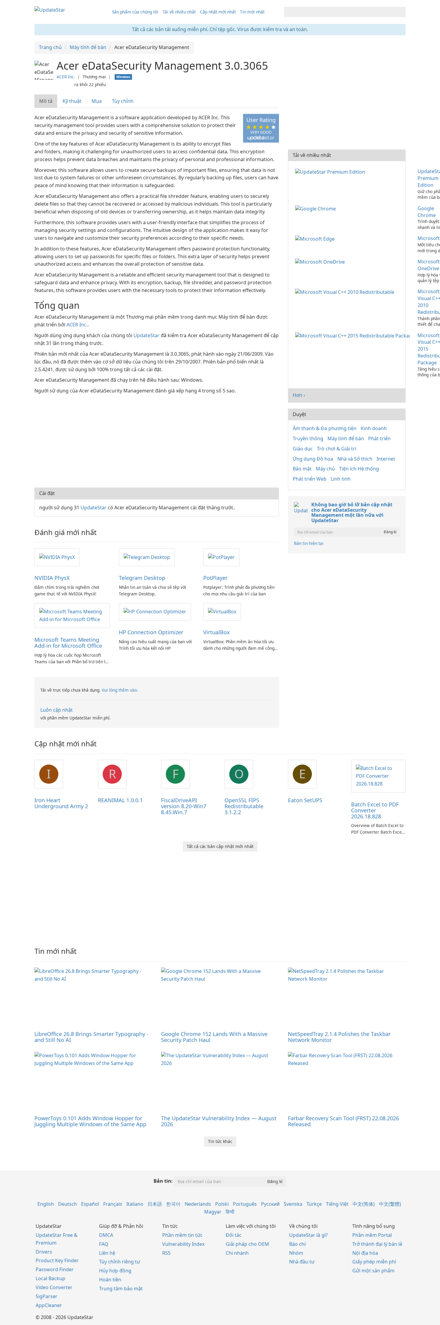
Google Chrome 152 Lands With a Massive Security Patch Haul (214, 1036)
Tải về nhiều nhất (179, 12)
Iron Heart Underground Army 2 (61, 803)
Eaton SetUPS (305, 800)
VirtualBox (216, 632)
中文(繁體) (390, 1204)
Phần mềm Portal (372, 1235)
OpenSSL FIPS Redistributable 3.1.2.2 (243, 806)
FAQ (103, 1244)
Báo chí (297, 1244)
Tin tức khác (220, 1141)
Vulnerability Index (183, 1244)
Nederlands (198, 1204)
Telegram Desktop (142, 577)
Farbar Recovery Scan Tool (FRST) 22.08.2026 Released (343, 1121)
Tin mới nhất (252, 12)
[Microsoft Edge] (316, 238)
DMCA (106, 1235)
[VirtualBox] (222, 611)
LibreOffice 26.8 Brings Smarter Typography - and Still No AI (91, 1036)
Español (90, 1204)
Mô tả (45, 101)
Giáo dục (303, 448)
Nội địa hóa (365, 1253)
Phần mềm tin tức (182, 1235)
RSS (166, 1253)
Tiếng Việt (337, 1204)
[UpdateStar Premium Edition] (331, 171)
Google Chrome (427, 211)
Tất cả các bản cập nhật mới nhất (220, 846)
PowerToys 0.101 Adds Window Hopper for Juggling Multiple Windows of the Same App (90, 1121)
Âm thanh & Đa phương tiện (324, 428)
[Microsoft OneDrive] (321, 261)
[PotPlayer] (221, 557)
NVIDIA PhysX (52, 577)
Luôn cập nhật (56, 710)
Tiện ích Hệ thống (359, 468)
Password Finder (55, 1269)
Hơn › (299, 395)
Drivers (44, 1251)
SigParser (46, 1296)
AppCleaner (49, 1305)
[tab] (46, 101)
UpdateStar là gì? (308, 1235)
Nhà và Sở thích (354, 459)
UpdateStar (146, 335)
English (45, 1204)
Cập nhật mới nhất (218, 12)
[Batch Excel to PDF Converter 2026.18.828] (378, 775)
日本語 (155, 1204)
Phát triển (379, 438)
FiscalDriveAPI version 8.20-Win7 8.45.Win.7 (183, 806)
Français (112, 1204)
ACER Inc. (66, 77)
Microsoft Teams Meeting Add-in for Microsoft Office (68, 642)
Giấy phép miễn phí (374, 1261)
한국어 (173, 1204)
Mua (97, 101)
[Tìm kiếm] (400, 12)
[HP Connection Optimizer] (155, 611)
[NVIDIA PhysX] (57, 557)
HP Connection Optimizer (151, 632)
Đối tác (234, 1235)
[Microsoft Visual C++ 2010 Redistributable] (346, 291)
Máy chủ (325, 468)
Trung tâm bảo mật (121, 1288)
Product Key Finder (57, 1260)
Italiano (134, 1204)
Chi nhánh (237, 1253)
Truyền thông (308, 438)
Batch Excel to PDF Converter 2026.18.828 (375, 810)
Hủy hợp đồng (115, 1270)
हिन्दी (230, 1211)
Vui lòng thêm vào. (120, 690)
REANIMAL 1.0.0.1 (120, 800)
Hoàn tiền (110, 1279)
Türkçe (314, 1204)
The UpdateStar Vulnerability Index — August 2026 (219, 1121)
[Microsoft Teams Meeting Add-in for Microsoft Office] (72, 615)
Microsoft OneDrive (429, 265)
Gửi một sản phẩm (373, 1270)
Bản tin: (163, 1181)
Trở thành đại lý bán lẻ (377, 1244)
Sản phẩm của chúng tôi (135, 12)
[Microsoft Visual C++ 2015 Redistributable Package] (353, 335)
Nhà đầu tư (302, 1261)
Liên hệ (107, 1253)
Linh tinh (341, 479)
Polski (222, 1204)
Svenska (293, 1204)
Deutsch (67, 1204)
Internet (386, 459)
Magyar (212, 1211)
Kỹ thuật (72, 101)
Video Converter (54, 1287)
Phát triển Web (310, 479)
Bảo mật (302, 468)
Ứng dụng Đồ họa (313, 459)
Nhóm (296, 1253)
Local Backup (50, 1278)
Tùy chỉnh (122, 101)
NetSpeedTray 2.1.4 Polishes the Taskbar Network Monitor (339, 1036)
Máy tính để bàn (345, 438)
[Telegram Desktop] (147, 557)
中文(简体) (364, 1204)
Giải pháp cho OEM (247, 1244)
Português (245, 1204)
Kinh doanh (374, 428)
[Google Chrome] (316, 208)
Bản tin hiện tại (309, 543)
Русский (270, 1204)
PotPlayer (215, 577)
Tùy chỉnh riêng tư (119, 1261)
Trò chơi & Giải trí (336, 448)
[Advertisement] (156, 440)
